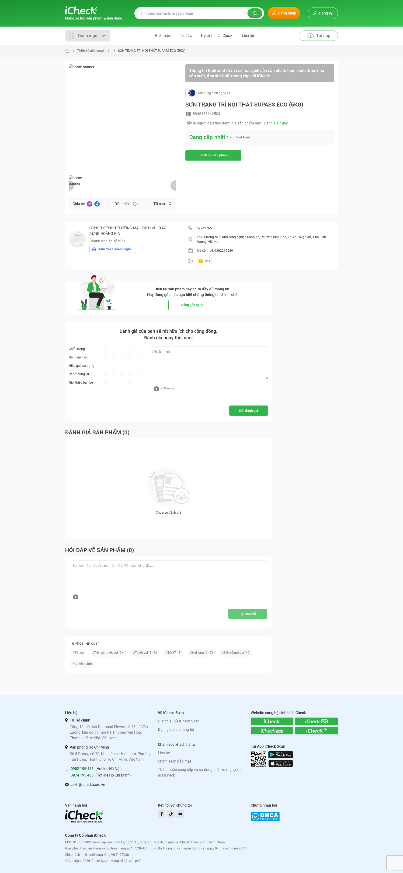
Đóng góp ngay (192, 305)
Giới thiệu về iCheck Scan (178, 721)
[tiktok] (171, 814)
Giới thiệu (163, 35)
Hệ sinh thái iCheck (217, 35)
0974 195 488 (82, 775)
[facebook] (161, 814)
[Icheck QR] (316, 721)
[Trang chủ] (93, 13)
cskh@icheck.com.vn (88, 784)
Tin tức (186, 35)
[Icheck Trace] (272, 730)
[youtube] (180, 814)
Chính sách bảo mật (174, 761)
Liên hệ (248, 35)
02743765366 (207, 228)
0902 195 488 (82, 768)
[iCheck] (272, 721)
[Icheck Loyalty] (316, 730)
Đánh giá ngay (276, 123)
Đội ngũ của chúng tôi (176, 729)
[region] (122, 118)
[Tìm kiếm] (254, 13)
